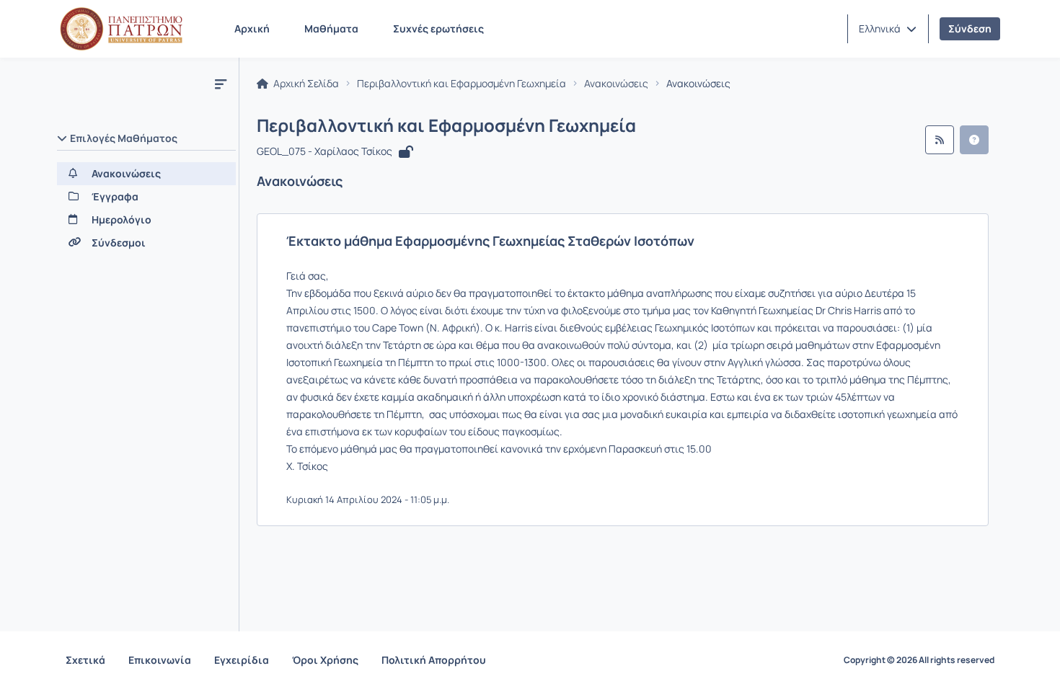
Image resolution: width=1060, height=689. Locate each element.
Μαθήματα (331, 28)
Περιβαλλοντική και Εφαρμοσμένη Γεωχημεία (461, 83)
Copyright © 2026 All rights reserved (919, 660)
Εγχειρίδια (241, 660)
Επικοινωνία (159, 660)
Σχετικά (85, 660)
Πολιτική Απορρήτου (433, 660)
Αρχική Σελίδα (305, 83)
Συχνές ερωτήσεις (438, 28)
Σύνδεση (969, 28)
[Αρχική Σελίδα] (121, 28)
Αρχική (252, 28)
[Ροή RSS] (939, 139)
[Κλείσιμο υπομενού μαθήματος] (221, 83)
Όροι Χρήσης (325, 660)
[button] (888, 28)
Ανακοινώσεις (616, 83)
